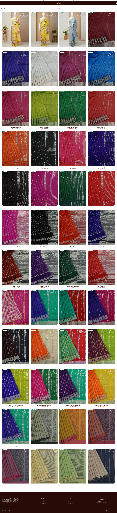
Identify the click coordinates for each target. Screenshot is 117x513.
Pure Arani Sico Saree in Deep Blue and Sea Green (15, 445)
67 (62, 489)
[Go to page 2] (65, 489)
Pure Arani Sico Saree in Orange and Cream (44, 365)
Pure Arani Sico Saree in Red (73, 246)
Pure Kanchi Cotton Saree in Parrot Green (72, 484)
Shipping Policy (70, 501)
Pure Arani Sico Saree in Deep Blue (101, 167)
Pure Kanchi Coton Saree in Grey (44, 445)
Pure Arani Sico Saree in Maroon (15, 286)
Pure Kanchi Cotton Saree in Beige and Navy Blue (101, 484)
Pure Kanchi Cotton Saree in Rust (101, 445)
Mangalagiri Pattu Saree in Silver (44, 87)
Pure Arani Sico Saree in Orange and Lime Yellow (101, 405)
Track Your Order (43, 503)
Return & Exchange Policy (72, 500)
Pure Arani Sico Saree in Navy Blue (101, 246)
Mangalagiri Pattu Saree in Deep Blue (16, 87)
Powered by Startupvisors (112, 510)
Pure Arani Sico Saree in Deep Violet (44, 286)
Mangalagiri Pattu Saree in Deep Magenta (72, 87)
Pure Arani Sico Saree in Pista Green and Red (73, 365)
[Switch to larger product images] (1, 8)
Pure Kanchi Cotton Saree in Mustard (73, 445)
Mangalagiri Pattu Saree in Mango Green (72, 127)
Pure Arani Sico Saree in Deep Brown (16, 365)
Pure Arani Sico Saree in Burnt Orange (16, 167)
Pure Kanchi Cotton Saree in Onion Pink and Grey (15, 484)
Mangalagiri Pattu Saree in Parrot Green (44, 127)
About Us (42, 501)
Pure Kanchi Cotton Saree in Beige (44, 484)
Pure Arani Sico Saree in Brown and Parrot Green (101, 365)
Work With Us (43, 498)
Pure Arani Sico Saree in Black (44, 167)
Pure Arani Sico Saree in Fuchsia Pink (73, 167)
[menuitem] (17, 6)
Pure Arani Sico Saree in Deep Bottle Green (73, 286)
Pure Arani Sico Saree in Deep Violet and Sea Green (73, 405)
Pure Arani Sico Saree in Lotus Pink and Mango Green (44, 405)
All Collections (70, 497)
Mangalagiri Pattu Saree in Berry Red (15, 127)
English (109, 3)
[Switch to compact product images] (4, 8)
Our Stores (43, 500)
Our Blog (42, 497)
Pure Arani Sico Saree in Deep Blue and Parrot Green (16, 405)
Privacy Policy (70, 498)
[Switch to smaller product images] (3, 8)
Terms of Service (70, 503)
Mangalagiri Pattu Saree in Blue (101, 87)
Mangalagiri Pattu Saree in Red (101, 127)
